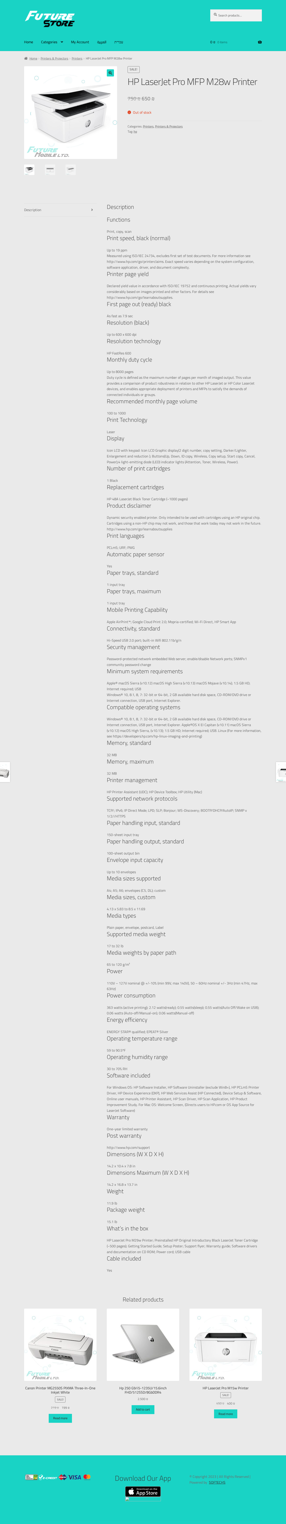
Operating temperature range (142, 1038)
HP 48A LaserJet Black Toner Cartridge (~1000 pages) (147, 499)
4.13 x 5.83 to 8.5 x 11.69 (126, 909)
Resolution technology (134, 341)
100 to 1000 (116, 413)
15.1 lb (112, 1222)
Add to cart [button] (143, 1409)
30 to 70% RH (117, 1069)
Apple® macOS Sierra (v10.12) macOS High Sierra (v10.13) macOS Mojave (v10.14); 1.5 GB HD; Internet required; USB (178, 686)
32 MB (112, 755)
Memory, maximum (130, 761)
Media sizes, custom (131, 897)
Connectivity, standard (133, 628)
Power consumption (131, 995)
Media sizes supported (134, 878)
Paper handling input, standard (143, 822)
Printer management (132, 779)
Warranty (118, 1117)
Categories (49, 42)
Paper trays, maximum (134, 591)
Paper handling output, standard (145, 841)
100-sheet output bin (123, 853)
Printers (77, 58)
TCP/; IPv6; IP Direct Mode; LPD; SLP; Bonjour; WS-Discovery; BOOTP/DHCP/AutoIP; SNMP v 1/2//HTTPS (177, 813)
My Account (80, 42)
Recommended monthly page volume (152, 401)
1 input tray (116, 585)
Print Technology (127, 419)
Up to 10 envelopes (121, 872)
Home (28, 42)
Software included (128, 1075)
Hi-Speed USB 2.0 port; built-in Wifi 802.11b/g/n (144, 640)
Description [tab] (32, 209)
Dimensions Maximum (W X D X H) (148, 1172)
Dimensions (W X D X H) (135, 1154)
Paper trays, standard (132, 572)
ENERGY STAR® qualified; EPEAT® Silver (137, 1032)
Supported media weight (136, 934)
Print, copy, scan (119, 232)
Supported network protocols (142, 798)
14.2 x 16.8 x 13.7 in (122, 1185)
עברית (118, 42)
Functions (118, 219)
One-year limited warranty (127, 1129)
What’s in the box (127, 1228)
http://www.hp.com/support (128, 1148)
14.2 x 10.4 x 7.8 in (121, 1166)
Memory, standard (129, 742)
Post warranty (124, 1135)
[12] (109, 418)
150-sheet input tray (123, 835)
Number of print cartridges (138, 468)
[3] (109, 504)
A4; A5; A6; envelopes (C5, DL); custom (136, 891)
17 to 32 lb (115, 946)
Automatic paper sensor (135, 554)
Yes (109, 566)
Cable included (124, 1258)
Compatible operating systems (143, 707)
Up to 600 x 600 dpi (122, 335)
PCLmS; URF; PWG (121, 548)
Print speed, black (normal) (138, 238)
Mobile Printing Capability (137, 609)
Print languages (125, 535)
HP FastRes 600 (119, 353)
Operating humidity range (137, 1056)
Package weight (126, 1209)
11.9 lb (112, 1203)
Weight (115, 1191)
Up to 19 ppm (117, 250)
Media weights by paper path (141, 952)
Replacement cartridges (135, 487)
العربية (101, 42)
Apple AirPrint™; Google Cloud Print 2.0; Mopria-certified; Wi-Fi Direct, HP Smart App (171, 622)
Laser (111, 432)
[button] (110, 72)
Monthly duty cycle (129, 359)
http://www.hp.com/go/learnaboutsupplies (139, 529)
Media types (121, 915)
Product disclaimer (129, 505)
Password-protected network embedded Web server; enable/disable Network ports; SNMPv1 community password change (177, 662)
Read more (60, 1418)
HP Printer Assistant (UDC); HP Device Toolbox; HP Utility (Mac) (154, 792)
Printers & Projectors (54, 58)
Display (115, 438)
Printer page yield (128, 273)
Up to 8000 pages (120, 372)
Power (115, 971)
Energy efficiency (127, 1019)
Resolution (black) (128, 322)
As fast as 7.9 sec (120, 316)
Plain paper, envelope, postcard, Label (135, 928)
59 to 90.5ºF (116, 1050)
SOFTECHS (217, 1482)
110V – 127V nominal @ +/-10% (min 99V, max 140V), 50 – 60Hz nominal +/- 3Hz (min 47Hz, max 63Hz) (182, 986)
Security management (133, 646)
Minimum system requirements (145, 671)
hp (135, 131)
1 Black (112, 481)
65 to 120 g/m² (118, 965)
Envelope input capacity (135, 859)
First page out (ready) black (139, 304)
